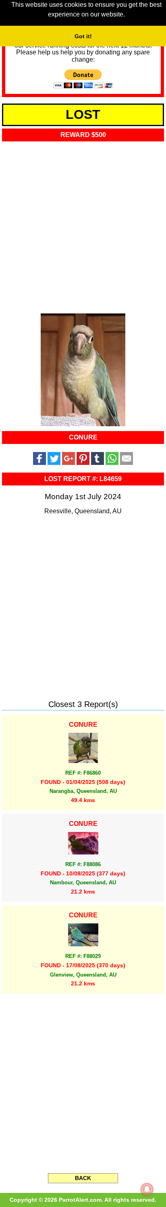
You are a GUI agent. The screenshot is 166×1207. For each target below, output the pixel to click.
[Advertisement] (83, 225)
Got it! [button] (83, 36)
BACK (83, 1178)
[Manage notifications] (147, 1189)
